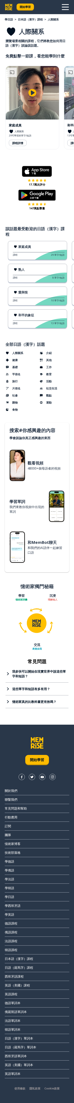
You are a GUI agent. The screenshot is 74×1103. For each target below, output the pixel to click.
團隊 (8, 835)
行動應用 (11, 817)
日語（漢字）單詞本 (19, 1038)
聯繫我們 (11, 799)
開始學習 (25, 7)
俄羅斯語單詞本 (16, 1012)
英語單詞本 (13, 1074)
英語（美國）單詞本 (19, 1065)
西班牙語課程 (14, 976)
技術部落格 (13, 852)
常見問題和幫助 (16, 808)
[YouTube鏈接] (42, 777)
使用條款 (19, 1088)
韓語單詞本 (13, 1029)
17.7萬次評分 (37, 184)
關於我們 (11, 791)
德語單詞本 (13, 1003)
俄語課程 (11, 932)
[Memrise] (8, 7)
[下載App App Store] (37, 171)
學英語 (9, 914)
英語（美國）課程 (17, 985)
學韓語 (9, 888)
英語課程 (11, 994)
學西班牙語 (13, 906)
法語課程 (11, 941)
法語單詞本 (13, 1020)
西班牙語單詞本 (16, 1056)
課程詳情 (17, 143)
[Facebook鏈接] (22, 777)
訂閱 (8, 826)
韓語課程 (11, 950)
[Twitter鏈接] (32, 777)
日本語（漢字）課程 (30, 19)
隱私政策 (34, 1088)
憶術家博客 (13, 844)
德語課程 (11, 923)
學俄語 (9, 870)
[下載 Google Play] (37, 195)
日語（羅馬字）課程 (19, 967)
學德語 (9, 861)
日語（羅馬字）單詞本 (20, 1047)
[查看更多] (65, 7)
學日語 (9, 19)
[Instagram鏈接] (52, 777)
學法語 (9, 879)
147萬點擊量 (37, 208)
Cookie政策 (52, 1088)
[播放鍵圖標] (32, 92)
